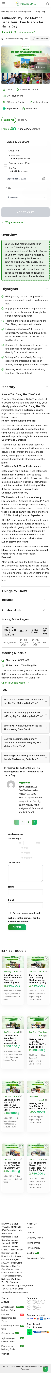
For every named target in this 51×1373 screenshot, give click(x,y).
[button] (5, 961)
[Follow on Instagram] (34, 1302)
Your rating (14, 838)
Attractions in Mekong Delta (16, 39)
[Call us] (29, 1308)
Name (11, 887)
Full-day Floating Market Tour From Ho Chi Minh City (12, 1165)
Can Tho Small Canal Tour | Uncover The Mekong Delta (11, 1039)
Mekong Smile (8, 11)
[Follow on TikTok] (38, 1302)
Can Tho (32, 972)
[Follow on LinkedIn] (34, 1308)
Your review (15, 862)
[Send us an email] (43, 1302)
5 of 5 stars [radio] (15, 858)
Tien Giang (42, 1032)
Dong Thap (40, 11)
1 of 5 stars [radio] (12, 843)
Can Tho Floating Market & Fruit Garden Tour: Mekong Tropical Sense (12, 1105)
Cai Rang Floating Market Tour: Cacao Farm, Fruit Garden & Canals (37, 1166)
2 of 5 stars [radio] (29, 843)
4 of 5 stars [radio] (15, 853)
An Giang (7, 972)
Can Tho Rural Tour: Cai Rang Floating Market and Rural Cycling (37, 979)
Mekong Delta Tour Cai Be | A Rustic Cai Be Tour (38, 1106)
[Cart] (47, 3)
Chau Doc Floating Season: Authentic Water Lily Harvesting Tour (13, 979)
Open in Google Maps (13, 682)
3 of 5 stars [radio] (15, 848)
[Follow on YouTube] (38, 1308)
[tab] (8, 120)
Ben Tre (32, 1032)
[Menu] (4, 3)
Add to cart (25, 212)
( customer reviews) (24, 32)
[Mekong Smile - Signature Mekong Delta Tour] (25, 3)
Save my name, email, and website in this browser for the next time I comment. (24, 917)
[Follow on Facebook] (29, 1302)
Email (11, 900)
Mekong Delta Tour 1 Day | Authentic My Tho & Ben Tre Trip (37, 1043)
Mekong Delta (24, 11)
